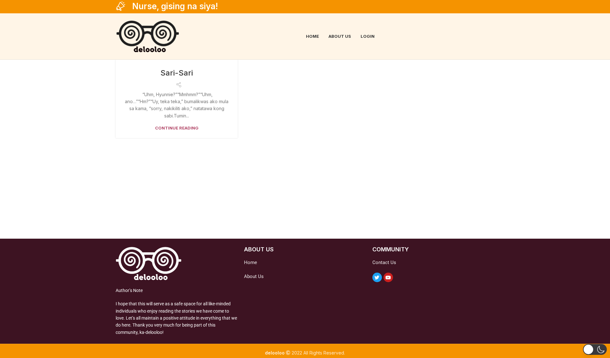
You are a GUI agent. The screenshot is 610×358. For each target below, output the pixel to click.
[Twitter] (377, 277)
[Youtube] (388, 277)
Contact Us (384, 262)
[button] (595, 349)
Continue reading (177, 128)
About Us (254, 276)
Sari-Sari (176, 72)
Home (250, 262)
